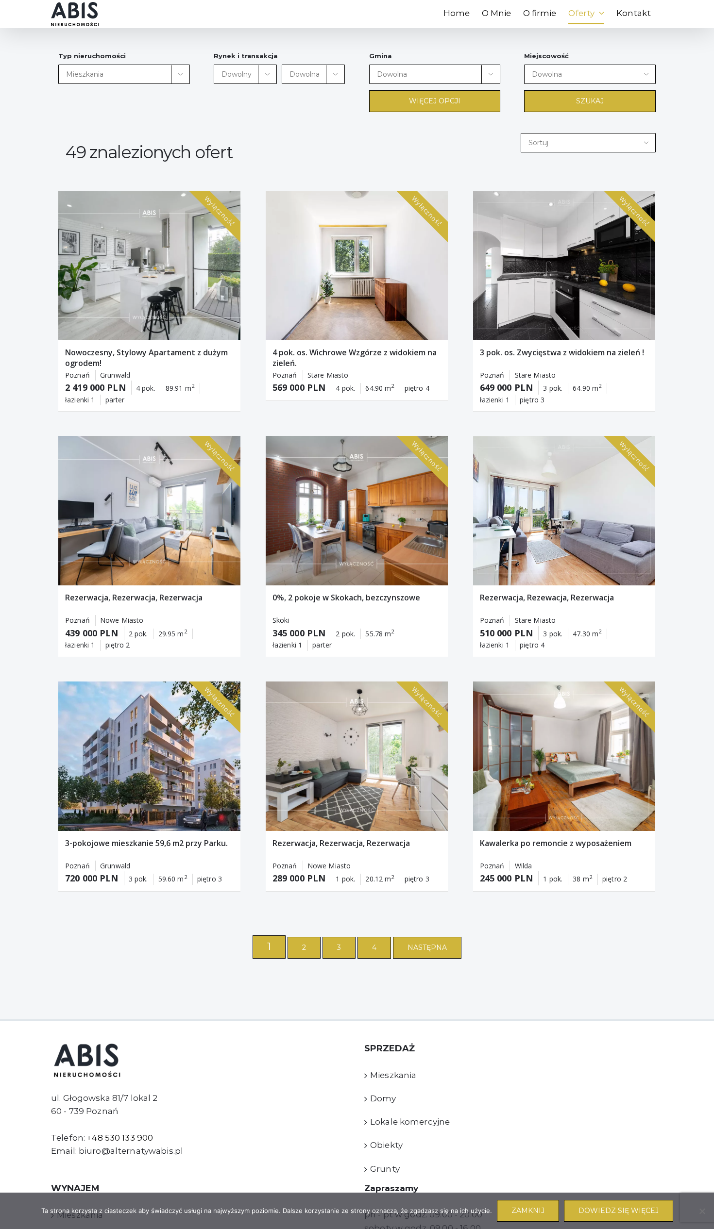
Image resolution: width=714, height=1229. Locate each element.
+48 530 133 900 (120, 1138)
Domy (383, 1098)
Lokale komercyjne (410, 1122)
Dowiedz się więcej (618, 1210)
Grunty (385, 1169)
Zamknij (527, 1210)
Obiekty (386, 1145)
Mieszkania (393, 1075)
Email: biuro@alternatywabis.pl (117, 1151)
